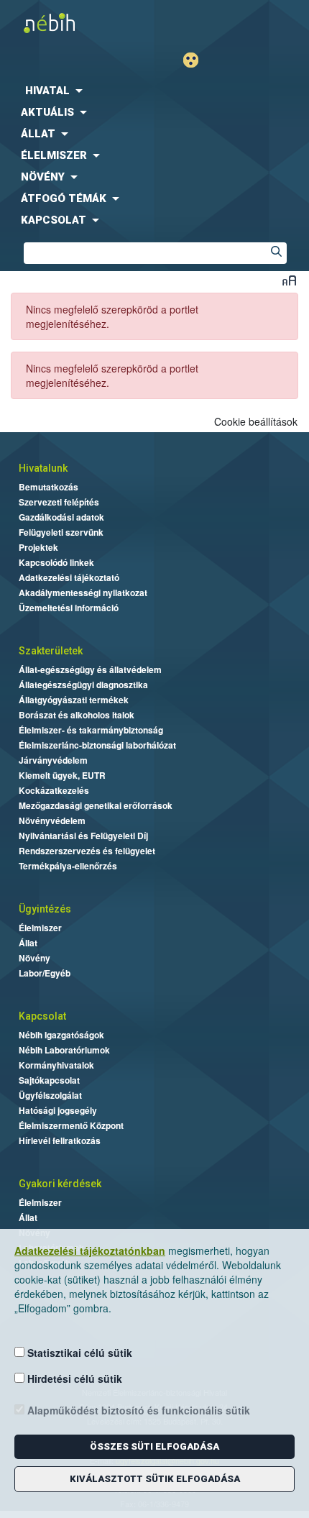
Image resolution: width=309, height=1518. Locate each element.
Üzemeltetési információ (69, 607)
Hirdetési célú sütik (73, 1378)
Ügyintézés (45, 909)
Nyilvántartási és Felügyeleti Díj (83, 835)
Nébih (81, 22)
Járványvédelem (53, 760)
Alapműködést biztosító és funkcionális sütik (137, 1410)
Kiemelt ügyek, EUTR (62, 775)
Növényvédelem (52, 820)
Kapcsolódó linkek (56, 562)
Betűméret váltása (289, 280)
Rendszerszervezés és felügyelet (87, 850)
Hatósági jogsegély (58, 1110)
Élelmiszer (40, 927)
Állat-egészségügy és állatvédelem (90, 669)
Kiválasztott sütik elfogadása (155, 1478)
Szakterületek (51, 651)
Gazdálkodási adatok (61, 517)
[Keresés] (276, 253)
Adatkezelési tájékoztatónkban (89, 1250)
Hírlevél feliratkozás (60, 1140)
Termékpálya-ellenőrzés (68, 865)
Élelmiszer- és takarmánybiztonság (91, 729)
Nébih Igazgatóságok (61, 1034)
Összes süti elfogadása (154, 1446)
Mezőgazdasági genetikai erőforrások (95, 805)
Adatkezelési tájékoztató (69, 577)
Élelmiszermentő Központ (71, 1125)
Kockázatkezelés (54, 790)
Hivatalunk (43, 468)
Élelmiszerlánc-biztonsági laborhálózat (97, 745)
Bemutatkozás (48, 486)
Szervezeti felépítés (59, 501)
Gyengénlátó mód (196, 60)
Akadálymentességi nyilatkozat (83, 592)
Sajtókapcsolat (49, 1080)
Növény (34, 957)
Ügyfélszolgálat (50, 1095)
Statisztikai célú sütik (78, 1352)
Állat (28, 942)
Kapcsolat (42, 1016)
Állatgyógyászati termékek (74, 699)
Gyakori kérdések (60, 1183)
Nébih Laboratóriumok (64, 1049)
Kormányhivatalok (56, 1065)
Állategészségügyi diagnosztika (83, 684)
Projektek (38, 547)
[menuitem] (154, 90)
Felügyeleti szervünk (61, 532)
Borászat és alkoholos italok (76, 714)
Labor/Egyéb (44, 972)
